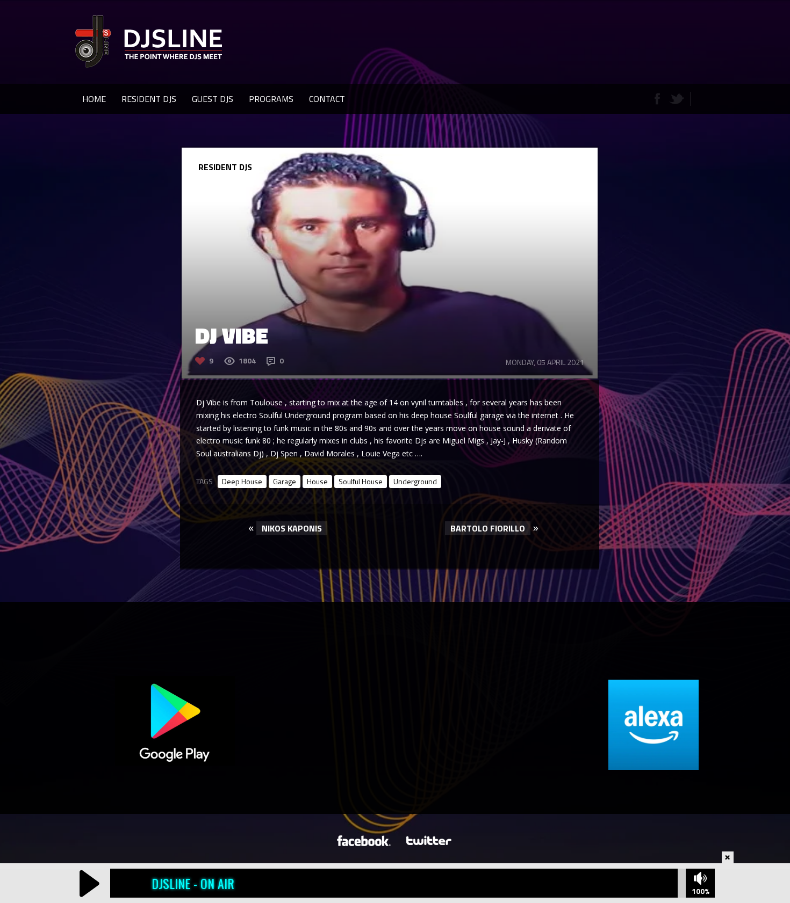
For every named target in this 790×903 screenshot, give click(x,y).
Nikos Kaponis (292, 528)
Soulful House (361, 481)
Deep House (242, 481)
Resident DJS (148, 98)
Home (94, 98)
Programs (271, 98)
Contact (327, 98)
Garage (284, 481)
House (317, 481)
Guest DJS (212, 98)
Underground (415, 481)
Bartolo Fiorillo (487, 528)
